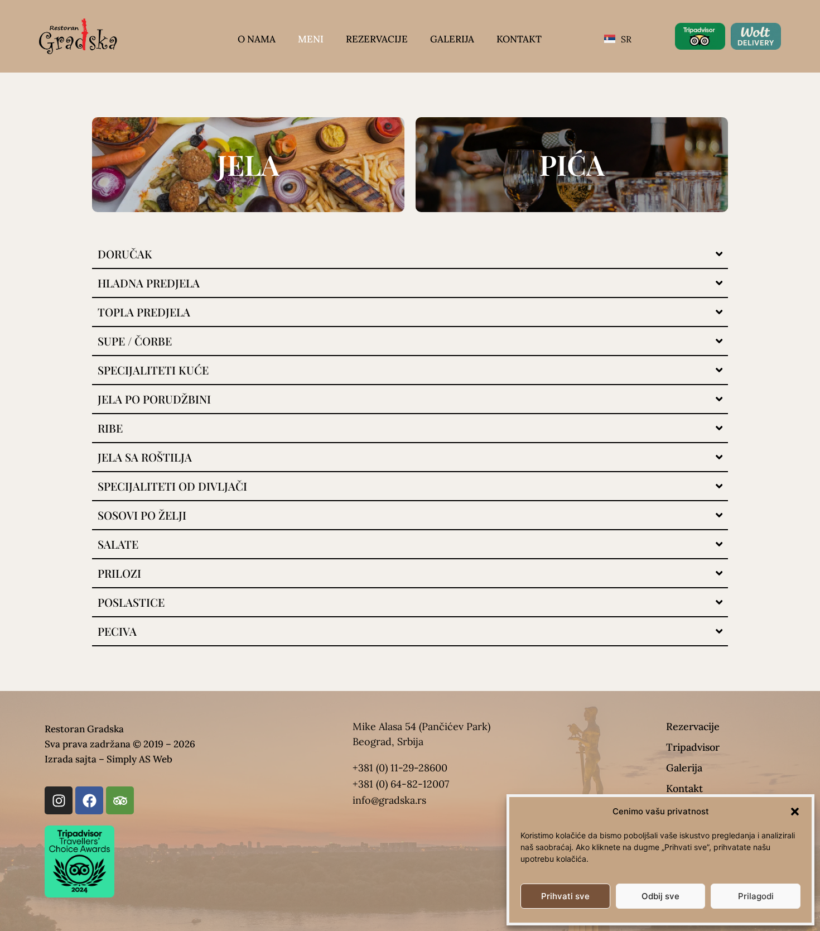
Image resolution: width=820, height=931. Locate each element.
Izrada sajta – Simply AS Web (108, 759)
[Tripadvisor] (120, 800)
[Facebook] (89, 800)
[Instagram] (59, 800)
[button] (794, 811)
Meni (311, 39)
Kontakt (519, 39)
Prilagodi (756, 896)
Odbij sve (660, 896)
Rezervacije (377, 39)
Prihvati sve (565, 896)
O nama (257, 39)
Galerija (452, 39)
